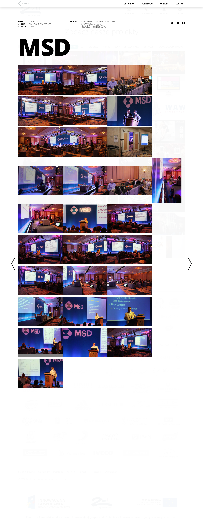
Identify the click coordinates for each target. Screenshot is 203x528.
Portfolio (147, 3)
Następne (190, 264)
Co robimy (129, 3)
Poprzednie (13, 264)
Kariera (164, 3)
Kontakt (180, 3)
